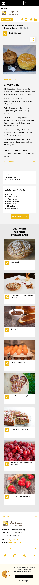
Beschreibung (10, 79)
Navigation (6, 549)
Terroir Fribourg (8, 25)
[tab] (19, 79)
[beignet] (19, 59)
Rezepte (20, 25)
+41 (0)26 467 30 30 (13, 540)
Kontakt (5, 516)
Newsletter (6, 19)
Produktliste (9, 161)
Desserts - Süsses (10, 28)
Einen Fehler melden (19, 217)
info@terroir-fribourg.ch (18, 542)
